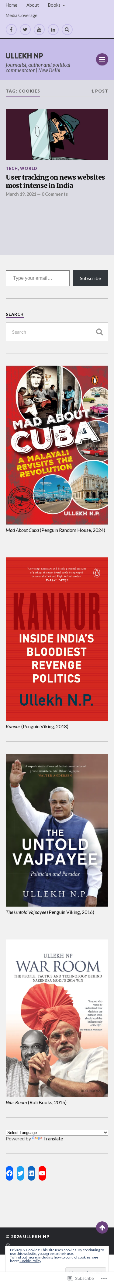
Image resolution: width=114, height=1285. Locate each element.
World (28, 168)
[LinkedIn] (53, 29)
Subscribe (90, 278)
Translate (53, 1138)
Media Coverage (21, 15)
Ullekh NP (24, 55)
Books (54, 5)
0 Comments (55, 194)
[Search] (67, 29)
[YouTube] (39, 29)
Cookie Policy (30, 1261)
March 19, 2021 (21, 194)
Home (11, 5)
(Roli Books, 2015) (36, 1102)
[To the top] (102, 1227)
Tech (12, 168)
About (32, 5)
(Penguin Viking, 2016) (50, 912)
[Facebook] (11, 29)
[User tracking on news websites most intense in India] (57, 134)
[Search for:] (57, 331)
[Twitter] (25, 29)
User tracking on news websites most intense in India (55, 182)
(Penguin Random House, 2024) (55, 530)
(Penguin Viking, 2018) (37, 726)
